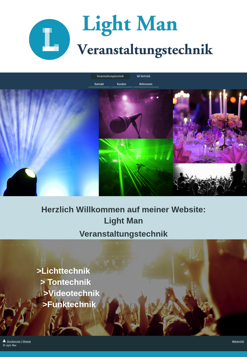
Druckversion (13, 341)
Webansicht (238, 341)
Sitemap (27, 341)
